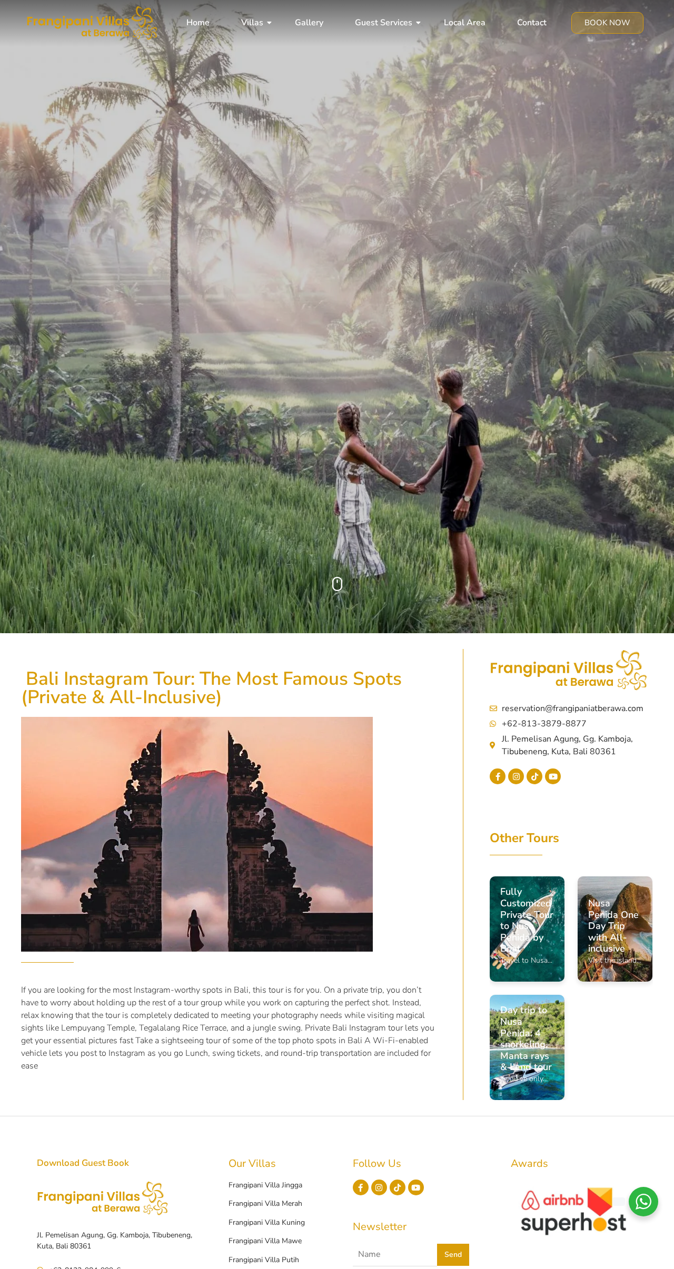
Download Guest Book (83, 1163)
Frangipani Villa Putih (264, 1260)
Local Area (464, 22)
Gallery (309, 22)
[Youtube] (553, 776)
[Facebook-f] (498, 776)
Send (453, 1255)
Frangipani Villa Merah (265, 1203)
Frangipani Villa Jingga (265, 1185)
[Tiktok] (534, 776)
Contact (532, 22)
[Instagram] (516, 776)
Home (198, 22)
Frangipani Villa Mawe (265, 1241)
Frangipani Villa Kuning (267, 1222)
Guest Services (383, 22)
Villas (252, 22)
